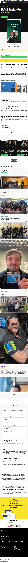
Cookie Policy (9, 559)
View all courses (14, 160)
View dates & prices (5, 16)
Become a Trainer (3, 547)
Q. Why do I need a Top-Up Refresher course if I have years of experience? (12, 419)
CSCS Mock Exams (16, 544)
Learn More (10, 154)
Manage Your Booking (17, 549)
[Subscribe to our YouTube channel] (8, 539)
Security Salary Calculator (16, 548)
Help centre (14, 522)
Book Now (4, 154)
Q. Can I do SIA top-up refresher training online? (10, 425)
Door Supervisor (10, 544)
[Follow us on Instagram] (4, 539)
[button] (26, 157)
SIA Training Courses (10, 543)
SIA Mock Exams (16, 543)
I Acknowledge (4, 561)
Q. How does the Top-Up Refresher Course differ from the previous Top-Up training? (13, 428)
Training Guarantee (23, 544)
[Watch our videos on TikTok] (12, 539)
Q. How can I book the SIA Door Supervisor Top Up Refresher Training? (12, 413)
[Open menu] (27, 2)
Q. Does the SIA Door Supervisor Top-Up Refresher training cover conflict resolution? (13, 434)
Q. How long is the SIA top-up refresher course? (10, 416)
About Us (2, 543)
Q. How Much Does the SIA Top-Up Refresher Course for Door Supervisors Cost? (12, 422)
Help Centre (22, 543)
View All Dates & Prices (14, 57)
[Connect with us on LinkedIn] (10, 539)
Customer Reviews (3, 544)
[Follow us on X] (6, 539)
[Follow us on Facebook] (2, 539)
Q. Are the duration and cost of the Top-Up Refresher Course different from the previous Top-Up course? (12, 431)
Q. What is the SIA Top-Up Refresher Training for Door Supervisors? (13, 410)
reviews (19, 0)
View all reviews (14, 400)
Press (2, 548)
